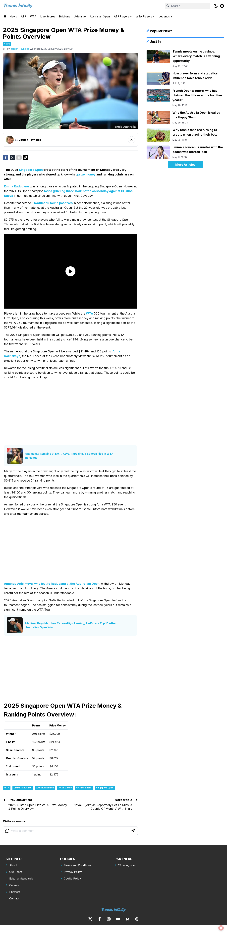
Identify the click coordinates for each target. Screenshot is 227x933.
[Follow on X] (131, 139)
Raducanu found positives (53, 203)
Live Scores (47, 16)
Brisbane (64, 16)
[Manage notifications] (221, 928)
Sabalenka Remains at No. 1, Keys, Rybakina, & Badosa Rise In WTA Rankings (69, 455)
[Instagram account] (109, 919)
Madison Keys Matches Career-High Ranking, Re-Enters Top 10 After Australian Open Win (70, 625)
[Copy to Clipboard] (25, 157)
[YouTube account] (118, 919)
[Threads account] (137, 919)
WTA (33, 16)
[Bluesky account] (127, 919)
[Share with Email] (19, 157)
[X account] (90, 919)
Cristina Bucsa (84, 787)
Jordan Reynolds (19, 48)
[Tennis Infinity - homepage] (18, 5)
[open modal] (222, 6)
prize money (86, 174)
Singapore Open (31, 169)
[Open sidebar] (5, 16)
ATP (23, 16)
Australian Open (100, 16)
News (13, 16)
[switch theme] (215, 5)
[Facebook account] (100, 919)
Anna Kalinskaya (45, 787)
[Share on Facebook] (5, 157)
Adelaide (80, 16)
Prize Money (65, 787)
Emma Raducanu (16, 186)
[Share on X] (12, 157)
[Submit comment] (133, 831)
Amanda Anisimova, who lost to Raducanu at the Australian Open (51, 583)
